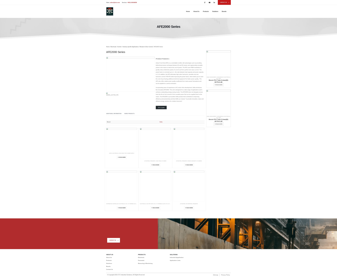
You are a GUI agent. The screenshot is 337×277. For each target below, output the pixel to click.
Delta (161, 122)
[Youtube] (209, 2)
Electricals (113, 46)
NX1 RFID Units (150, 203)
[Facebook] (205, 2)
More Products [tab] (129, 113)
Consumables (220, 77)
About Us (196, 11)
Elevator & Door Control (146, 46)
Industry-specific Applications (131, 46)
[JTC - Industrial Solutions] (109, 11)
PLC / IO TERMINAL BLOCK (131, 203)
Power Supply (130, 153)
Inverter (119, 46)
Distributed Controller (112, 203)
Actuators (147, 160)
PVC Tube (218, 78)
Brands (224, 11)
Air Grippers (189, 203)
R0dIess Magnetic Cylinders (195, 160)
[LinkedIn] (214, 2)
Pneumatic (152, 160)
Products (206, 11)
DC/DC (110, 153)
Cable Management (211, 77)
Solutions (215, 11)
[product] (121, 139)
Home (188, 11)
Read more (122, 157)
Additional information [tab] (113, 113)
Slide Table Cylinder (161, 160)
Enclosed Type (123, 153)
